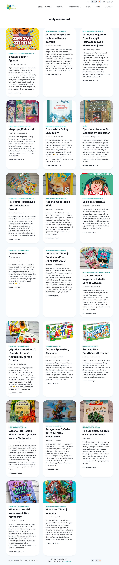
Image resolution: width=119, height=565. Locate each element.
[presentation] (22, 39)
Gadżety (101, 272)
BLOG (88, 7)
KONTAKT (108, 7)
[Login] (112, 2)
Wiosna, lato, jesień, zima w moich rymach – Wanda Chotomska (22, 434)
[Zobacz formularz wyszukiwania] (88, 1)
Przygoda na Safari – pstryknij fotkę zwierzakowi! (58, 433)
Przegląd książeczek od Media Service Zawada (58, 38)
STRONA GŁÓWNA (44, 7)
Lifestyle (32, 53)
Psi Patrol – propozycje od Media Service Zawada (22, 205)
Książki (26, 53)
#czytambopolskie (15, 426)
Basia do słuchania (93, 201)
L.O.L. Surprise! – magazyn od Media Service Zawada (93, 279)
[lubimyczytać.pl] (99, 560)
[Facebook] (92, 1)
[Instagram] (95, 1)
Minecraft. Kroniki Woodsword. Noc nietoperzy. (19, 513)
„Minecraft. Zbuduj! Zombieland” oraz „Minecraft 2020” (57, 257)
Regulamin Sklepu (31, 560)
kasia (13, 64)
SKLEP (97, 7)
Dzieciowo (21, 53)
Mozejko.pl (67, 561)
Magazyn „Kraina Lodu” (22, 129)
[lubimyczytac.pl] (99, 1)
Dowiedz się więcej (16, 93)
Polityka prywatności (15, 560)
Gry (53, 346)
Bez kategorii (13, 53)
